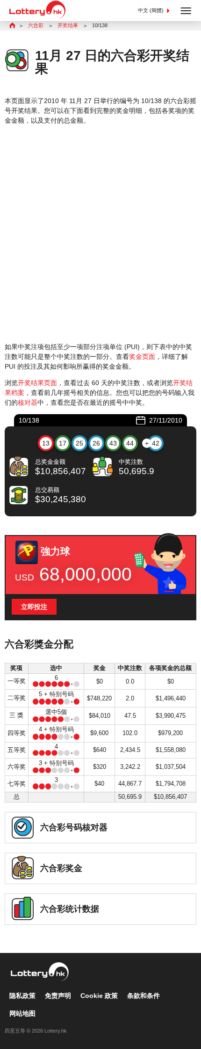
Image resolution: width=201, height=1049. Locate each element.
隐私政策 (22, 995)
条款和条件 (143, 995)
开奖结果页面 (37, 383)
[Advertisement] (100, 234)
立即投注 (34, 606)
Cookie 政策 (99, 995)
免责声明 (58, 995)
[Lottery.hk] (37, 17)
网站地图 (22, 1013)
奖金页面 (142, 356)
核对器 (27, 402)
